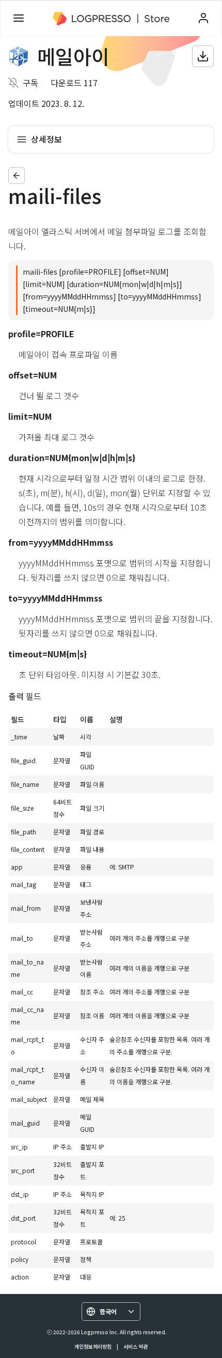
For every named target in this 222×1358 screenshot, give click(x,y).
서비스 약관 (135, 1346)
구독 (30, 82)
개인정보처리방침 (93, 1346)
